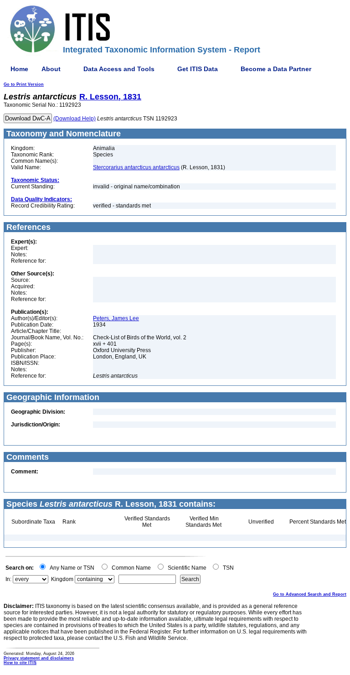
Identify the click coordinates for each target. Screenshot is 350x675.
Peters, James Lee (116, 318)
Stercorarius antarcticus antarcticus (136, 167)
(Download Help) (74, 118)
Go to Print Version (24, 84)
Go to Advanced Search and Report (309, 594)
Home (19, 69)
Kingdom (62, 579)
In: (8, 579)
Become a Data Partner (276, 69)
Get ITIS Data (197, 69)
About (51, 69)
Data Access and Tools (118, 69)
